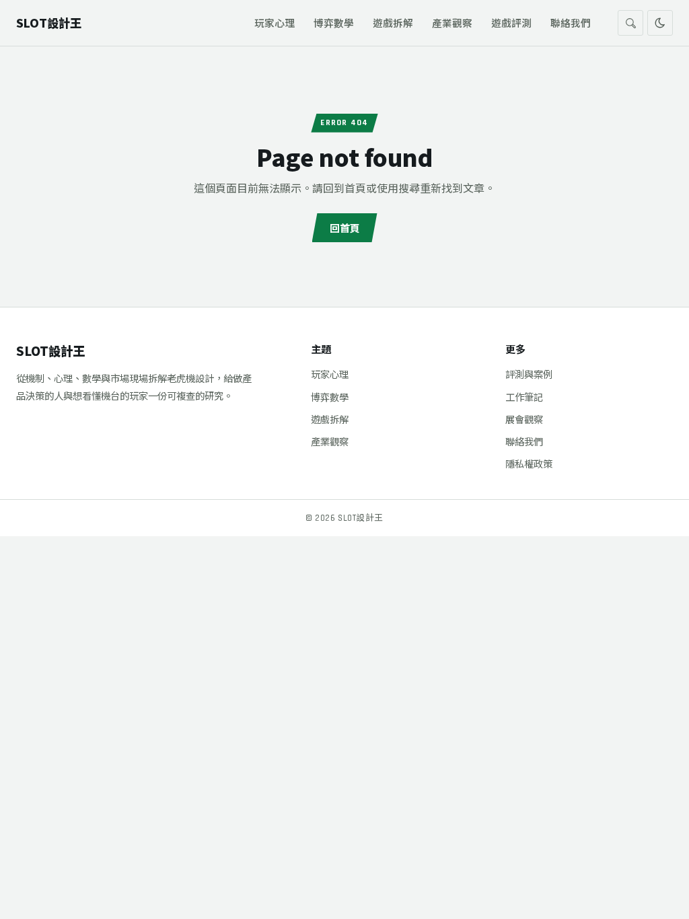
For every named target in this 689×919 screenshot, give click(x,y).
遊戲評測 (511, 22)
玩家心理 (274, 22)
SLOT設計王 (50, 350)
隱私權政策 (528, 463)
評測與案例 (528, 374)
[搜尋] (630, 23)
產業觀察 (452, 22)
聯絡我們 (570, 22)
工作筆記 (524, 397)
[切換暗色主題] (660, 23)
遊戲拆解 (393, 22)
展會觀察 (524, 419)
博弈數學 (334, 22)
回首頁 (345, 227)
